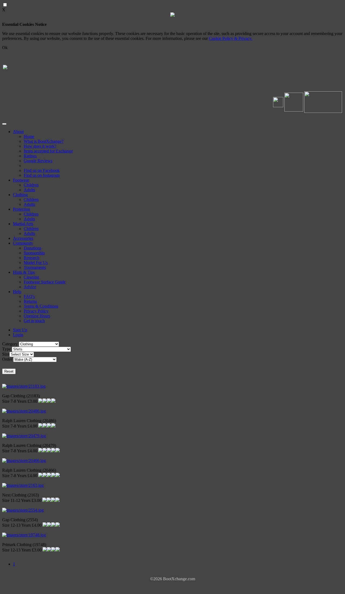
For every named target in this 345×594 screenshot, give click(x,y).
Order (7, 359)
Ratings (30, 156)
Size (5, 354)
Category (10, 344)
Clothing (20, 194)
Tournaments (35, 267)
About (18, 131)
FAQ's (29, 296)
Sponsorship (34, 253)
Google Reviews (38, 160)
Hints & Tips (24, 272)
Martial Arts (23, 223)
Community (23, 243)
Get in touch (34, 320)
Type (6, 349)
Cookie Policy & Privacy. (230, 38)
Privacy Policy (36, 311)
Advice (30, 286)
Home (29, 136)
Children (31, 185)
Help (17, 291)
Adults (29, 189)
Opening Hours (37, 316)
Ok (5, 47)
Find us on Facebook (42, 170)
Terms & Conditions (41, 306)
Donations (32, 248)
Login (18, 334)
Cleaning (31, 277)
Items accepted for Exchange (48, 151)
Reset (8, 371)
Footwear (21, 180)
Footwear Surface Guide (44, 282)
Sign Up (20, 330)
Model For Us (36, 262)
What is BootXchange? (43, 141)
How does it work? (40, 146)
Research (31, 257)
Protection (21, 209)
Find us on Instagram (42, 175)
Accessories (23, 238)
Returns (30, 301)
